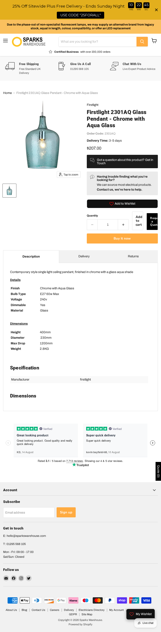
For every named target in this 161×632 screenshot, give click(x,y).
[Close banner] (156, 9)
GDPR (73, 614)
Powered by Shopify (80, 624)
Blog (24, 610)
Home (7, 93)
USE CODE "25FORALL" (80, 15)
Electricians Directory (92, 610)
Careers (54, 610)
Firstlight (92, 104)
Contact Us (38, 610)
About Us (11, 610)
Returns (133, 256)
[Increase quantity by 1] (123, 224)
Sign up (66, 512)
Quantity (92, 215)
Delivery (84, 256)
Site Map (87, 614)
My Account (116, 610)
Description (31, 256)
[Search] (142, 41)
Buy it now (122, 238)
